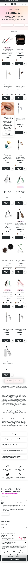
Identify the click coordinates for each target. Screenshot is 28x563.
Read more (19, 1)
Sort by (20, 381)
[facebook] (17, 547)
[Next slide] (26, 1)
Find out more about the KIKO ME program (7, 542)
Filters (10, 381)
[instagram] (13, 547)
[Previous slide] (2, 1)
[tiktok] (20, 547)
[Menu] (2, 4)
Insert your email (5, 496)
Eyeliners (19, 25)
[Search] (5, 4)
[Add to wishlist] (12, 63)
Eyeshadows (7, 25)
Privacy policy (6, 510)
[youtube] (23, 547)
